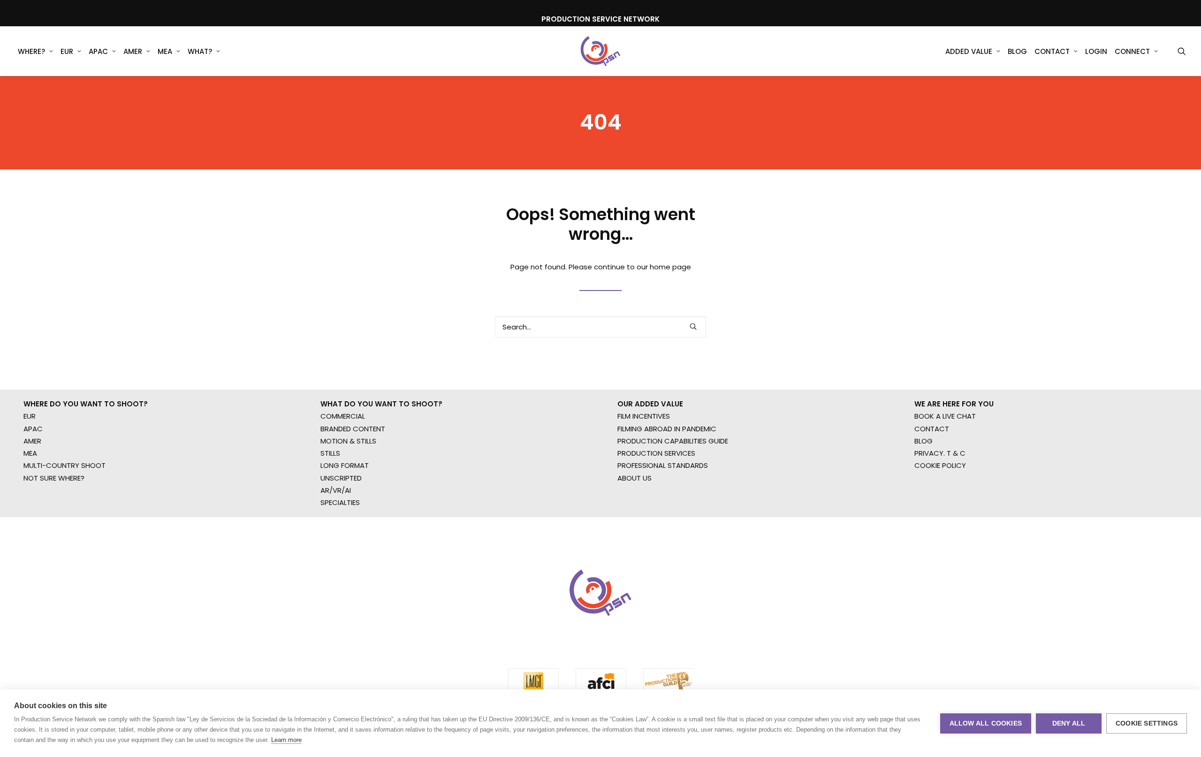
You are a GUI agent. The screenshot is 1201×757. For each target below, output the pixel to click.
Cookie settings (1147, 723)
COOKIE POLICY (940, 465)
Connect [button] (1132, 51)
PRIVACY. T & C (939, 453)
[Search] (600, 326)
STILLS (330, 453)
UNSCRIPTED (341, 478)
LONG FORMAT (344, 465)
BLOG (923, 441)
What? (200, 51)
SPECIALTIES (340, 502)
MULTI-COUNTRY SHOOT (64, 465)
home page (670, 267)
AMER (132, 51)
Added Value (968, 51)
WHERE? (31, 51)
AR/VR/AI (335, 490)
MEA (165, 51)
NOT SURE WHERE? (53, 478)
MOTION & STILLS (348, 441)
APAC (98, 51)
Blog (1017, 51)
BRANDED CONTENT (352, 429)
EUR (67, 51)
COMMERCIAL (342, 416)
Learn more (286, 739)
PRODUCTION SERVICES (656, 453)
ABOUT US (634, 478)
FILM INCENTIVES (643, 416)
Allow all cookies (986, 723)
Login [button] (1096, 51)
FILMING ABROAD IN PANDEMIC (666, 429)
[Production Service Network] (600, 51)
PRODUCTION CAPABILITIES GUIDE (672, 441)
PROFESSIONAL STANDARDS (662, 465)
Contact (1052, 51)
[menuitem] (35, 51)
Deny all (1069, 723)
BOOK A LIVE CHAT (945, 416)
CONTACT (931, 429)
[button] (1182, 51)
